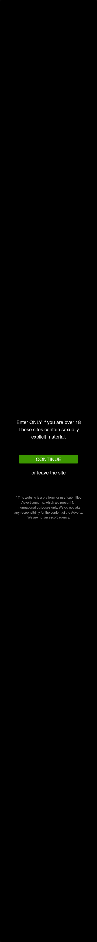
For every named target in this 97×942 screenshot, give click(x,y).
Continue (48, 458)
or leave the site (49, 472)
